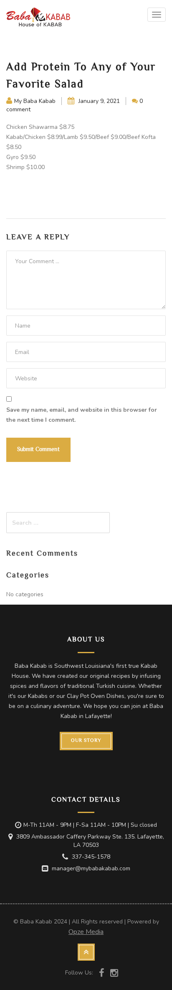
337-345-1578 (91, 857)
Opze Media (86, 931)
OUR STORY (86, 741)
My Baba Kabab (35, 101)
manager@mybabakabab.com (91, 868)
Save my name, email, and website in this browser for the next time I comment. (81, 415)
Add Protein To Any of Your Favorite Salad (81, 76)
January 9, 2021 (98, 101)
